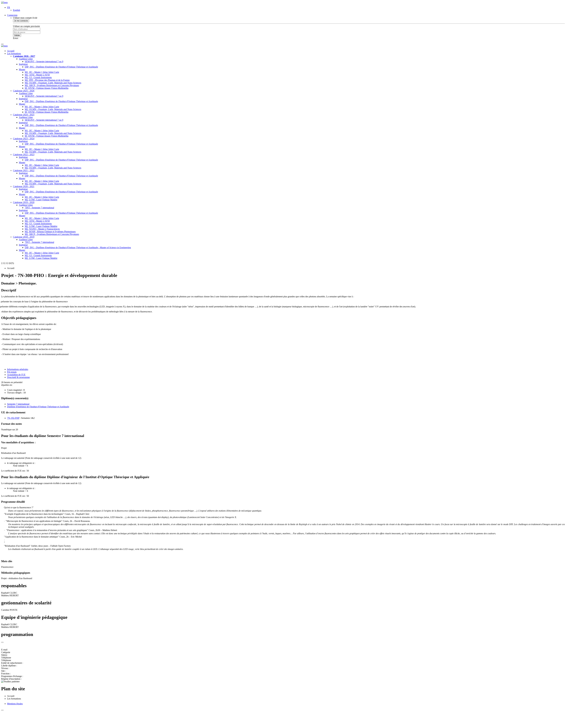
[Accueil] (4, 2)
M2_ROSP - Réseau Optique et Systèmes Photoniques (50, 231)
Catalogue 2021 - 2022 (23, 170)
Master (22, 69)
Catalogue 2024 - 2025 (23, 114)
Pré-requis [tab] (12, 372)
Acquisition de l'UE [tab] (16, 374)
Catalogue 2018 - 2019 (23, 237)
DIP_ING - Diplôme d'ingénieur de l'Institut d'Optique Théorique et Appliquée (61, 67)
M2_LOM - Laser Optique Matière (41, 199)
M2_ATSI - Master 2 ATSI (37, 75)
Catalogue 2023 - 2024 (23, 138)
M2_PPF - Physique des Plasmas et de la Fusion (47, 80)
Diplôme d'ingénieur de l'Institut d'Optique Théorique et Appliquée (38, 406)
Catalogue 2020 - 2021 (23, 186)
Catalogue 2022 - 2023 (23, 154)
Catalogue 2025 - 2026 (23, 90)
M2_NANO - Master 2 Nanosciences (42, 229)
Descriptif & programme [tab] (18, 377)
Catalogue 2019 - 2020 (23, 202)
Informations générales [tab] (17, 369)
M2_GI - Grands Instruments (38, 77)
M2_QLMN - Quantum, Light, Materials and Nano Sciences (53, 82)
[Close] (2, 642)
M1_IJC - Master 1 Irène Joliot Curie (42, 72)
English (16, 10)
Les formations (14, 53)
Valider (17, 35)
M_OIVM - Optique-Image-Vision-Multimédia (46, 88)
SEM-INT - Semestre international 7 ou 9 (44, 61)
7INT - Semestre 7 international (39, 207)
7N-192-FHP (13, 418)
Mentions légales (15, 703)
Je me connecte (21, 21)
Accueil (10, 51)
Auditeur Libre (26, 59)
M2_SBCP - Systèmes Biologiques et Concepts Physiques (52, 85)
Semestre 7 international (18, 404)
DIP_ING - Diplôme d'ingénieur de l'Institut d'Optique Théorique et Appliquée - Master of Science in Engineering (78, 247)
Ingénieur (23, 64)
